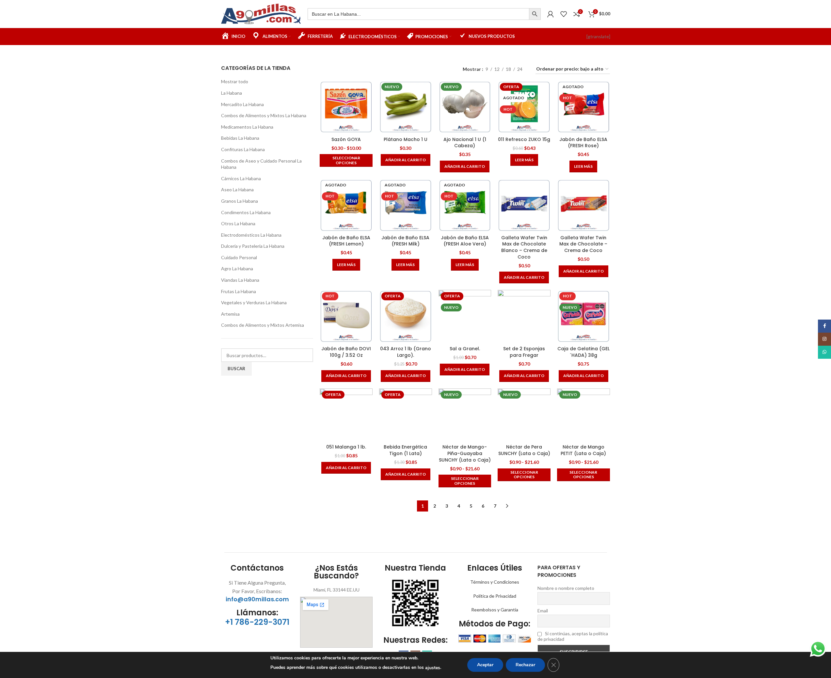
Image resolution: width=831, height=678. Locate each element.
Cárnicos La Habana (241, 178)
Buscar (236, 368)
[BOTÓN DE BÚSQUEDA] (535, 14)
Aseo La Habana (237, 189)
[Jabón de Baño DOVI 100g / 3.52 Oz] (346, 316)
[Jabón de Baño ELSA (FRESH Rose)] (583, 107)
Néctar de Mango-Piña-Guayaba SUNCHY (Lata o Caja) (465, 453)
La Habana (231, 93)
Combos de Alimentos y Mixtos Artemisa (262, 325)
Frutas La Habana (238, 291)
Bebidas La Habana (240, 138)
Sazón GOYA (346, 139)
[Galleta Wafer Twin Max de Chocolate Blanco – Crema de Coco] (524, 205)
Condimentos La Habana (246, 212)
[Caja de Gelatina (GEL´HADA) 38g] (583, 316)
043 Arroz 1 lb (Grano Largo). (405, 351)
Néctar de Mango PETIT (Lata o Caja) (583, 450)
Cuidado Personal (239, 257)
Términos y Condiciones (494, 582)
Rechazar (525, 665)
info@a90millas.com (257, 599)
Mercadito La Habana (242, 104)
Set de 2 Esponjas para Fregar (524, 351)
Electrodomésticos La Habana (251, 235)
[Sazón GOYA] (346, 107)
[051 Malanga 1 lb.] (346, 414)
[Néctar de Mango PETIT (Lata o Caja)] (583, 414)
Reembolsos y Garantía (494, 609)
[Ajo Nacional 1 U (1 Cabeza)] (465, 107)
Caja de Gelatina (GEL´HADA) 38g (583, 351)
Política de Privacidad (494, 596)
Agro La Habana (237, 268)
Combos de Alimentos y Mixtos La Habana (263, 115)
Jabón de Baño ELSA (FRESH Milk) (405, 240)
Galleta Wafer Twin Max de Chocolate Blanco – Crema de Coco (524, 247)
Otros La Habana (238, 223)
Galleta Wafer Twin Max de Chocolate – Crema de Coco (583, 244)
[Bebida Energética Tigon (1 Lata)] (405, 414)
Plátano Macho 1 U (405, 139)
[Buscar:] (418, 14)
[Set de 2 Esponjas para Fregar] (524, 316)
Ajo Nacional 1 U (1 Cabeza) (464, 142)
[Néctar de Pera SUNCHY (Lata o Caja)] (524, 414)
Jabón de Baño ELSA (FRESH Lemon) (346, 240)
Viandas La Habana (240, 280)
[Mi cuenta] (550, 14)
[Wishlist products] (563, 14)
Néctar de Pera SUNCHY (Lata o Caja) (524, 450)
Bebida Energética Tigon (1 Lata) (405, 450)
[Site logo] (261, 13)
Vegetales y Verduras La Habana (254, 302)
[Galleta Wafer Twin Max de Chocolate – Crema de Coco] (583, 205)
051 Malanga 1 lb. (346, 447)
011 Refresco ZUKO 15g (524, 139)
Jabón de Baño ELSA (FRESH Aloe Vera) (465, 240)
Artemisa (230, 314)
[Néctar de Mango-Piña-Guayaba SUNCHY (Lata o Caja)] (465, 414)
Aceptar (485, 665)
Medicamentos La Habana (247, 127)
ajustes (432, 668)
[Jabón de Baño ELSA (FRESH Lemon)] (346, 205)
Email (542, 610)
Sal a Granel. (465, 348)
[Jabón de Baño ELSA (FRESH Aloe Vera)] (465, 205)
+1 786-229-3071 (257, 622)
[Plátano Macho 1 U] (405, 107)
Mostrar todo (234, 81)
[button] (405, 160)
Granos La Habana (239, 201)
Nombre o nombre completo (565, 588)
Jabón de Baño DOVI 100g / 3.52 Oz (346, 351)
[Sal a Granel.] (465, 316)
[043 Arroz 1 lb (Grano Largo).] (405, 316)
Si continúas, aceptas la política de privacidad (572, 636)
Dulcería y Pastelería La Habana (252, 246)
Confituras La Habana (243, 149)
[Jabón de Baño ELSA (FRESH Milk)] (405, 205)
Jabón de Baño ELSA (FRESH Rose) (583, 142)
